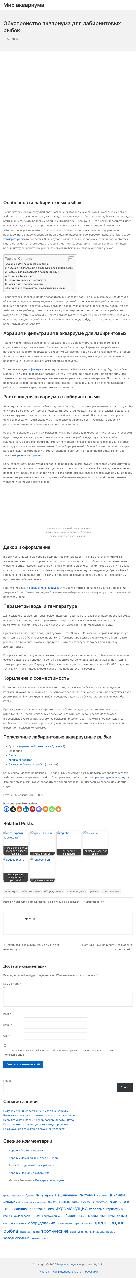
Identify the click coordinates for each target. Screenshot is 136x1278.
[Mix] (45, 809)
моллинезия (97, 1216)
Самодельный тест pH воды (39, 1158)
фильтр (90, 1231)
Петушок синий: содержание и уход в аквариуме (36, 1111)
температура (11, 239)
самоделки (25, 1232)
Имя (7, 1013)
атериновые (40, 1202)
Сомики (102, 1195)
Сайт (6, 1035)
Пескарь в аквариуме (35, 1173)
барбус (52, 1201)
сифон (36, 1231)
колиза (7, 1216)
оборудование (53, 891)
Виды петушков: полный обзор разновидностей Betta (38, 1120)
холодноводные (16, 1238)
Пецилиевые (66, 1195)
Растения (87, 1195)
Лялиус (13, 755)
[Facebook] (6, 809)
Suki (100, 1264)
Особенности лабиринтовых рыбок (28, 263)
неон (5, 1223)
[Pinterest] (32, 809)
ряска (37, 455)
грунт (33, 410)
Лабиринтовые (55, 901)
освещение (64, 1223)
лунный (59, 746)
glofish (6, 1195)
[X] (13, 809)
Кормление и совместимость (25, 284)
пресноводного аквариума (111, 777)
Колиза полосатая (20, 759)
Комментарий (12, 986)
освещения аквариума (44, 587)
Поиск (7, 1080)
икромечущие (71, 1208)
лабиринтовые (30, 891)
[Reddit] (19, 809)
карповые (96, 1209)
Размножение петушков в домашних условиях (34, 1129)
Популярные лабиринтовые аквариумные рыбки (36, 288)
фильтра (36, 369)
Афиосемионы (18, 1196)
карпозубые (115, 1209)
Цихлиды (116, 1195)
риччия (22, 455)
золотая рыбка (42, 1209)
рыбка (94, 891)
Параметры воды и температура (27, 280)
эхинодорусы (40, 1238)
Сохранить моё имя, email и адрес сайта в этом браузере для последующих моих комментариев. (59, 1052)
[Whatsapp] (52, 809)
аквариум (11, 891)
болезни (65, 1201)
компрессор (22, 1216)
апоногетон (28, 1202)
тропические (110, 891)
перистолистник (83, 1223)
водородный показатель (94, 1202)
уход (80, 1231)
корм (36, 1215)
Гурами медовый (32, 1150)
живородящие (15, 1209)
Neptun (30, 919)
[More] (58, 809)
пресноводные (76, 891)
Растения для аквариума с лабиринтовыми (33, 271)
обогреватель (18, 1223)
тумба (73, 1232)
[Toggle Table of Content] (69, 259)
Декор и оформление (20, 276)
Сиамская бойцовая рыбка (26, 764)
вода (75, 1201)
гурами (124, 1201)
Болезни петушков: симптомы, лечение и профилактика (40, 1115)
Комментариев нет (93, 901)
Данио (30, 1195)
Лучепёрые (44, 1195)
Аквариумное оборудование (29, 901)
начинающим (71, 901)
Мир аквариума (67, 1264)
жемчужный (45, 746)
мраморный (28, 746)
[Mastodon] (39, 809)
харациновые (105, 1231)
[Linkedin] (26, 809)
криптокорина (51, 1216)
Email (7, 1024)
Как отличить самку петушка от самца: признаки (35, 1124)
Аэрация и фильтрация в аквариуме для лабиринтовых (40, 267)
